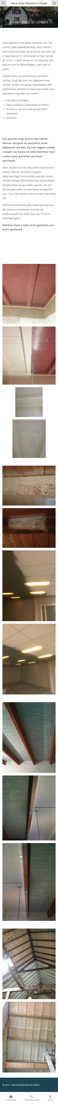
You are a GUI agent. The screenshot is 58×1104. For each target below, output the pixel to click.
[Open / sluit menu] (54, 3)
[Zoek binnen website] (3, 3)
